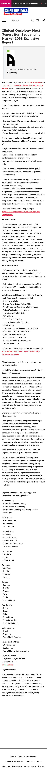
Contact (41, 766)
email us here (7, 665)
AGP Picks (5, 3)
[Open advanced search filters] (37, 20)
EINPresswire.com (35, 82)
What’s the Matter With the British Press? (19, 3)
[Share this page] (43, 20)
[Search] (32, 20)
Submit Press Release (14, 761)
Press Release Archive (27, 757)
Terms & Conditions (34, 761)
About (13, 757)
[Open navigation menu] (4, 20)
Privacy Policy (30, 766)
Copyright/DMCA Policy (12, 766)
